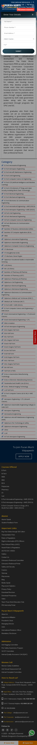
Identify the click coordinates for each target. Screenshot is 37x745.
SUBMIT (18, 51)
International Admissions (21, 2)
